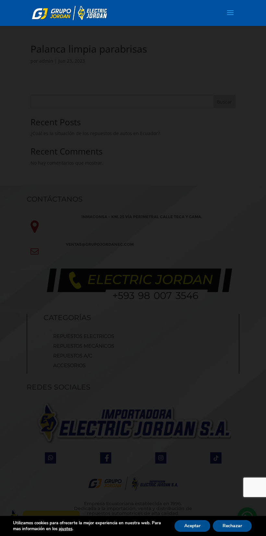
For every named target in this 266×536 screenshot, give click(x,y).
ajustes (65, 529)
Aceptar (192, 526)
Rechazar (232, 526)
